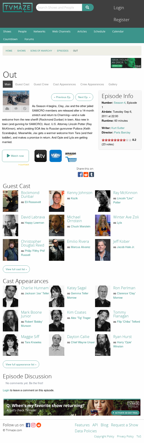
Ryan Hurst (122, 336)
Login (119, 7)
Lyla (119, 222)
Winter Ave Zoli (126, 217)
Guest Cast (22, 84)
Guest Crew (41, 84)
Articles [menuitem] (82, 31)
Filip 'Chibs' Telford (128, 321)
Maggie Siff (30, 336)
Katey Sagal (76, 288)
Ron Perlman (124, 288)
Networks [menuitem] (39, 31)
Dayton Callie (78, 336)
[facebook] (80, 175)
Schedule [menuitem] (99, 31)
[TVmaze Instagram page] (33, 425)
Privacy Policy (125, 436)
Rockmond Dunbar (30, 194)
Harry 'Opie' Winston (122, 344)
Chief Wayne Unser (83, 342)
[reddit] (85, 175)
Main (8, 84)
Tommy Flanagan (121, 314)
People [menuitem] (22, 31)
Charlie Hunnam (35, 288)
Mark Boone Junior (31, 314)
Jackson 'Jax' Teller (37, 293)
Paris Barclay (122, 132)
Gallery (113, 84)
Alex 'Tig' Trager (81, 318)
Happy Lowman (34, 222)
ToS (138, 436)
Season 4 (119, 102)
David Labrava (33, 217)
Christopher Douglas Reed (32, 243)
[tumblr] (91, 175)
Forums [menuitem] (29, 39)
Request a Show (124, 425)
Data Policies (86, 431)
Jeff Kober (121, 241)
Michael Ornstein (74, 219)
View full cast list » (16, 269)
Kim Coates (76, 312)
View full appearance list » (21, 364)
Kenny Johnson (79, 192)
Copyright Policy (104, 436)
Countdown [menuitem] (10, 39)
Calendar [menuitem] (118, 31)
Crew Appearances (92, 84)
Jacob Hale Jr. (126, 247)
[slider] (117, 140)
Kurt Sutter (117, 128)
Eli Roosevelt (33, 202)
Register (122, 19)
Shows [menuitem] (7, 31)
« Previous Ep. (62, 97)
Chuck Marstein (80, 226)
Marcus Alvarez (80, 247)
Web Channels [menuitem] (61, 31)
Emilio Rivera (78, 241)
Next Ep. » (84, 97)
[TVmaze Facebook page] (28, 425)
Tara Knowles (33, 342)
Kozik (74, 198)
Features (82, 425)
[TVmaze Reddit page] (38, 425)
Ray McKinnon (125, 192)
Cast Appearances (64, 84)
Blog (104, 425)
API (95, 425)
